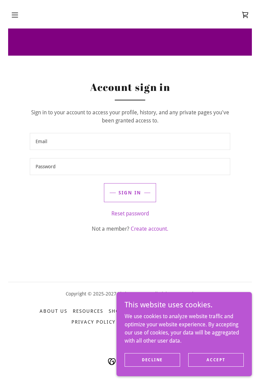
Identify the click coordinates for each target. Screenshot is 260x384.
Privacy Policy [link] (93, 322)
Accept (216, 359)
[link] (245, 15)
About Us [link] (53, 311)
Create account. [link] (149, 229)
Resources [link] (88, 311)
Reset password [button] (130, 213)
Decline (152, 359)
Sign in (129, 192)
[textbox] (130, 141)
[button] (15, 15)
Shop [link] (116, 311)
